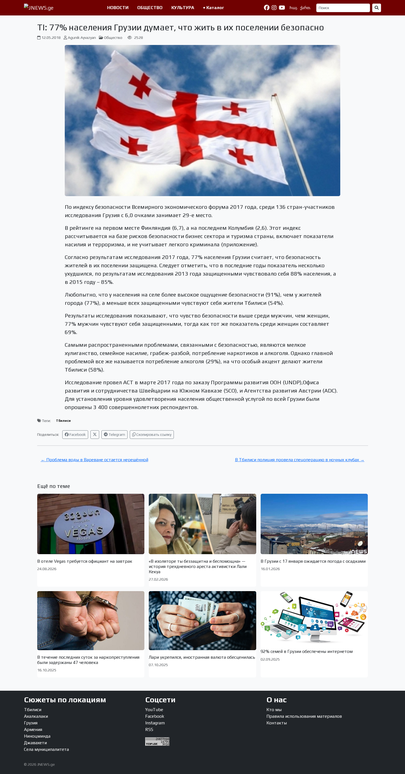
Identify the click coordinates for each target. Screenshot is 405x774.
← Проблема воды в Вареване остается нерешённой (94, 459)
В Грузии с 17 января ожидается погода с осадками (313, 561)
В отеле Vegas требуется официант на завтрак (84, 561)
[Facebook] (266, 8)
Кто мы (274, 709)
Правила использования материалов (304, 716)
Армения (33, 729)
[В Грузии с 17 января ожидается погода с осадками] (314, 524)
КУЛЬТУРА (182, 7)
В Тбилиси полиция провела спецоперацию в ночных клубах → (299, 459)
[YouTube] (282, 8)
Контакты (276, 722)
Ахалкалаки (36, 716)
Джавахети (35, 742)
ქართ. (305, 8)
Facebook (77, 434)
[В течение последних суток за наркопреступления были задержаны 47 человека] (91, 620)
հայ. (294, 8)
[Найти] (376, 8)
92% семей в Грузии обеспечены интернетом (307, 651)
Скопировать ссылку (153, 434)
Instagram (155, 722)
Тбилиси (63, 421)
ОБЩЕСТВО (150, 7)
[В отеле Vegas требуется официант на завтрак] (91, 524)
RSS (149, 729)
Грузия (30, 722)
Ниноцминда (37, 736)
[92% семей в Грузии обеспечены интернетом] (314, 617)
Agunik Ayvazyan (82, 37)
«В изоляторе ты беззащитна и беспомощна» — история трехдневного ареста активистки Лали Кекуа (198, 566)
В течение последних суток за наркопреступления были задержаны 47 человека (88, 660)
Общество (113, 37)
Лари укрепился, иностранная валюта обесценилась (202, 657)
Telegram (116, 434)
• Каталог (213, 7)
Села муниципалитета (46, 749)
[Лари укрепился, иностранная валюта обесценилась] (202, 620)
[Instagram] (274, 8)
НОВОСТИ (117, 7)
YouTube (154, 709)
